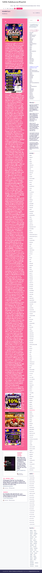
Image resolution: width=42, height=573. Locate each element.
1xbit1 (30, 159)
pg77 (30, 259)
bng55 (30, 184)
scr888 (30, 305)
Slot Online (31, 319)
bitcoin (30, 182)
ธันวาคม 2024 (31, 514)
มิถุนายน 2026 (31, 479)
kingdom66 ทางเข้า (32, 226)
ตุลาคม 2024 (31, 518)
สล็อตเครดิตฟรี (31, 429)
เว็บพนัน (30, 458)
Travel (30, 346)
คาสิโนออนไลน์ (31, 363)
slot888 (30, 41)
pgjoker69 (31, 265)
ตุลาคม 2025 (31, 495)
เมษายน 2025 (31, 506)
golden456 (31, 205)
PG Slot (30, 257)
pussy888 (31, 76)
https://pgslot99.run (32, 43)
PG (29, 255)
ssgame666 (31, 332)
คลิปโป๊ (30, 49)
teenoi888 (31, 340)
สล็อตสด (30, 425)
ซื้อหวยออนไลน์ (31, 97)
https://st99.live (32, 36)
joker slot (31, 62)
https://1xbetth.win (32, 51)
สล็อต (4, 478)
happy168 (31, 207)
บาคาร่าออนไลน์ (32, 379)
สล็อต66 (30, 404)
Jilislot (30, 217)
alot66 (30, 174)
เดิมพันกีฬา (31, 454)
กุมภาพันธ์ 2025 (32, 510)
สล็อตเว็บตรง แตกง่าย (32, 35)
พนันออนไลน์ (31, 385)
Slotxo (30, 325)
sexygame (31, 313)
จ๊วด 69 (30, 365)
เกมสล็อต (30, 444)
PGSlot (30, 269)
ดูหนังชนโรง (31, 91)
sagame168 (31, 298)
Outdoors (31, 251)
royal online (31, 294)
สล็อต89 (30, 412)
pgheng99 (31, 263)
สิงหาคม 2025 (31, 499)
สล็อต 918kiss (8, 478)
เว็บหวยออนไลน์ (31, 464)
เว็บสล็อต (30, 462)
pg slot (30, 54)
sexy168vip (31, 307)
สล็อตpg (30, 419)
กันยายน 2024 (31, 520)
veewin (30, 358)
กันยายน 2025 (31, 497)
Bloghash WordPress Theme (34, 571)
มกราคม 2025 (31, 512)
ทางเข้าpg (31, 373)
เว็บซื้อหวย (31, 456)
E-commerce (31, 192)
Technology (31, 338)
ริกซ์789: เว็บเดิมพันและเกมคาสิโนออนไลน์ (14, 2)
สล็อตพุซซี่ (31, 423)
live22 (30, 230)
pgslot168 (31, 271)
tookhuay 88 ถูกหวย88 (33, 344)
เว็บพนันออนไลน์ (32, 460)
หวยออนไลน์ (31, 98)
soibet (30, 329)
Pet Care (30, 253)
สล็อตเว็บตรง (31, 38)
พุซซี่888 (30, 44)
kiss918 (30, 56)
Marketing (31, 242)
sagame (30, 72)
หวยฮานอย (31, 437)
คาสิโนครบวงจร (31, 361)
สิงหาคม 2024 (31, 522)
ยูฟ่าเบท (30, 390)
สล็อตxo (30, 47)
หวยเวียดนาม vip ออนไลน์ (33, 439)
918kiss (30, 69)
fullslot (30, 197)
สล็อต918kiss (31, 415)
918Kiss (30, 163)
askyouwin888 (31, 178)
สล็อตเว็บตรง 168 (32, 433)
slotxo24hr (31, 327)
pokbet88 (31, 278)
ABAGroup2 (31, 170)
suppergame (31, 334)
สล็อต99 (30, 417)
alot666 (30, 176)
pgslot (30, 52)
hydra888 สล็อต (19, 452)
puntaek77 (31, 286)
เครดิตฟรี (30, 450)
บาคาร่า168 (31, 377)
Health (30, 209)
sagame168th (31, 300)
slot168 (30, 33)
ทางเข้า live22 (31, 371)
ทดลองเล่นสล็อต (19, 455)
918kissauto (31, 165)
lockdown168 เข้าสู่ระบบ (33, 234)
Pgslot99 (31, 275)
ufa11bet (30, 348)
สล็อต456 (31, 400)
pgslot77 (31, 81)
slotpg (30, 48)
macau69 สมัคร (31, 240)
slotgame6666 (31, 323)
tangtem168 (31, 336)
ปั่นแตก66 (31, 93)
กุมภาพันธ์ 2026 (32, 487)
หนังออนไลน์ (31, 435)
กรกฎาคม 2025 (31, 501)
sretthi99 (31, 331)
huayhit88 (31, 213)
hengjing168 (31, 211)
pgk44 (30, 267)
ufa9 (30, 354)
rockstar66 (31, 292)
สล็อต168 (12, 478)
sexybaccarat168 (32, 311)
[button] (19, 8)
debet (30, 190)
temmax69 (31, 342)
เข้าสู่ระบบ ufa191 (32, 446)
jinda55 (30, 219)
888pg (30, 161)
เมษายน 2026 (31, 483)
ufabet (30, 356)
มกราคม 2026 (31, 489)
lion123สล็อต (19, 454)
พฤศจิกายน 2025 (32, 493)
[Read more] (14, 234)
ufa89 (30, 352)
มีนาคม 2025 (31, 508)
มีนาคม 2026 (31, 485)
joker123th (31, 224)
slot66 (30, 37)
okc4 (30, 246)
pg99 (30, 261)
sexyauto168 (31, 309)
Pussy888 (31, 288)
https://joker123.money (33, 70)
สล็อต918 (31, 559)
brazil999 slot (31, 186)
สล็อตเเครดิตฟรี (32, 564)
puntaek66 (31, 284)
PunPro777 (31, 282)
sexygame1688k (32, 315)
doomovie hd (31, 59)
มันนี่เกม (30, 388)
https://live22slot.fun (33, 86)
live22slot (31, 232)
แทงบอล (30, 466)
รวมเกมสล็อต (31, 392)
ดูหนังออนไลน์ (31, 75)
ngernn (30, 244)
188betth (30, 157)
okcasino (30, 248)
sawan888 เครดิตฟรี (32, 302)
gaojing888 (31, 203)
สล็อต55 (30, 402)
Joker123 (35, 535)
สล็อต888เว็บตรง (32, 410)
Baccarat (31, 180)
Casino (30, 188)
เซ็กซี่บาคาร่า (31, 452)
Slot (30, 317)
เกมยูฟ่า (30, 442)
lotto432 (30, 238)
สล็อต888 (30, 42)
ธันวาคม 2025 (31, 491)
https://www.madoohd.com (34, 71)
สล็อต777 (30, 406)
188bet (30, 155)
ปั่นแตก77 (31, 383)
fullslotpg (31, 199)
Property (30, 280)
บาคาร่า (30, 46)
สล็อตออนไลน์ (31, 427)
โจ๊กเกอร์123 (31, 32)
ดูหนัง (30, 87)
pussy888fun (31, 290)
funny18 (30, 53)
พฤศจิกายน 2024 (32, 516)
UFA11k (30, 350)
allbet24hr (31, 172)
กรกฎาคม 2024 (31, 524)
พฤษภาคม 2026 (32, 481)
